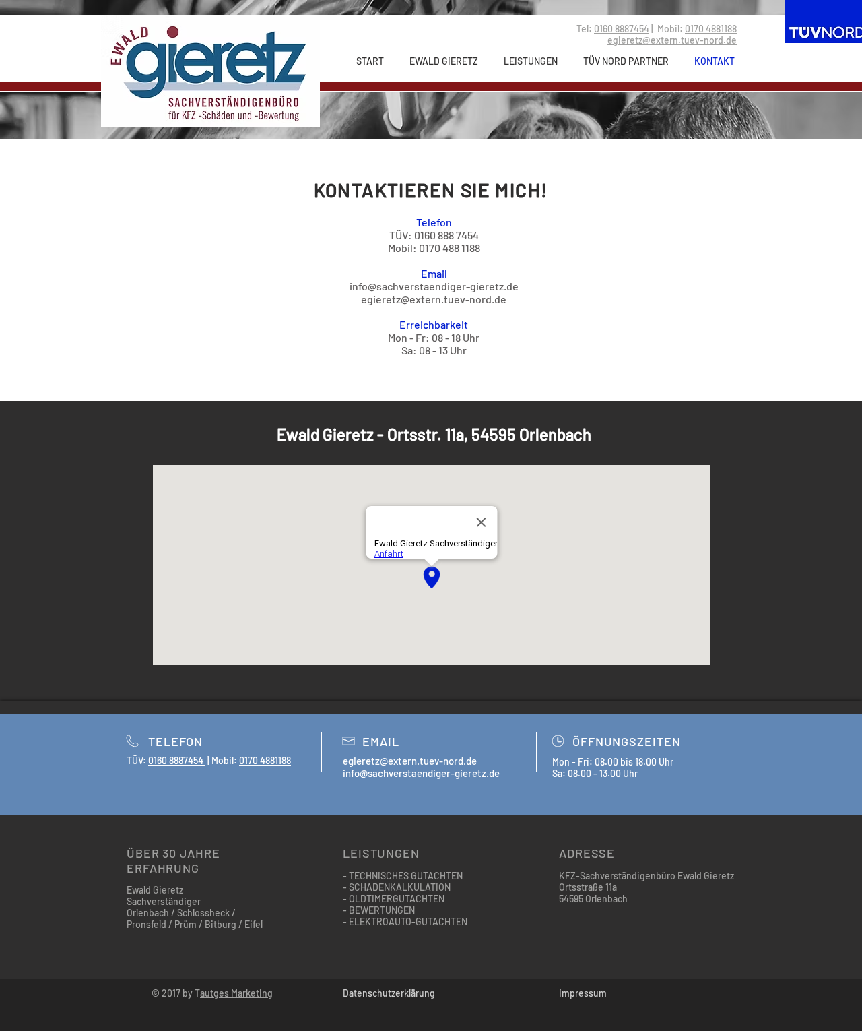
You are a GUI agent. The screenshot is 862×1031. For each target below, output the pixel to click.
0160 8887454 (621, 28)
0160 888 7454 (446, 234)
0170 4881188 (711, 28)
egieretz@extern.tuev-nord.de (433, 298)
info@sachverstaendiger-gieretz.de (434, 286)
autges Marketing (236, 993)
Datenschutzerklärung (389, 993)
